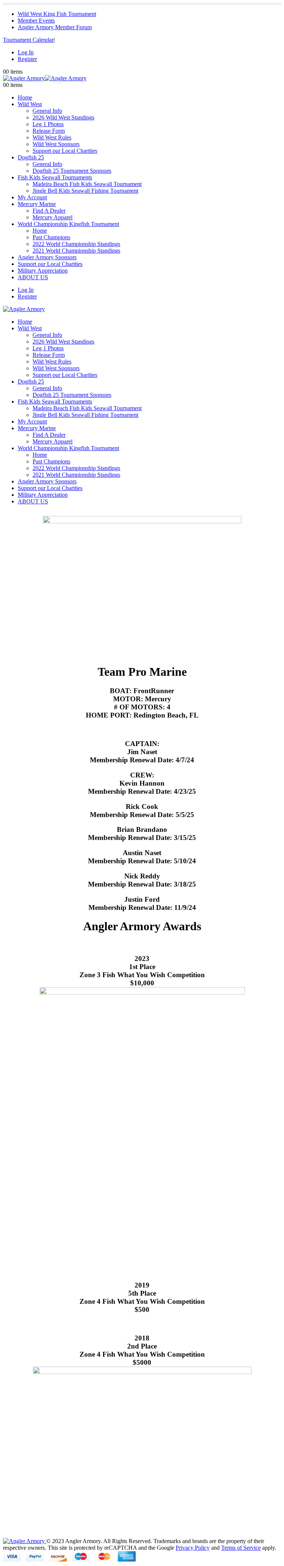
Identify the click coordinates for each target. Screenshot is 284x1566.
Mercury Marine (37, 204)
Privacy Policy (193, 1548)
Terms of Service (241, 1548)
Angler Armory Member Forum (55, 27)
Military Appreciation (43, 270)
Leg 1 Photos (48, 124)
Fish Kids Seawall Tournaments (55, 177)
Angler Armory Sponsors (47, 257)
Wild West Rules (52, 137)
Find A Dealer (49, 210)
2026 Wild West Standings (63, 117)
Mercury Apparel (52, 217)
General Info (47, 111)
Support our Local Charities (65, 151)
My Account (32, 197)
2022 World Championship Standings (76, 244)
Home (25, 97)
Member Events (36, 20)
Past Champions (51, 237)
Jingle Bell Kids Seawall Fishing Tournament (85, 191)
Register (27, 59)
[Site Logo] (45, 78)
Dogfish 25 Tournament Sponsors (72, 171)
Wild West (30, 104)
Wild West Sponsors (56, 144)
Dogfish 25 (31, 157)
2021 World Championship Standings (76, 250)
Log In (26, 52)
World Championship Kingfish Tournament (68, 224)
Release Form (49, 131)
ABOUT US (33, 277)
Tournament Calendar (28, 40)
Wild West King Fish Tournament (57, 14)
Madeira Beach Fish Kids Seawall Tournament (87, 184)
